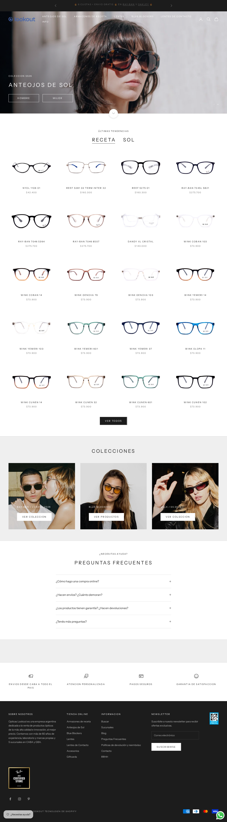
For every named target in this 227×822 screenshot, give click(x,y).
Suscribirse (166, 746)
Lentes (119, 16)
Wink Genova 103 (140, 295)
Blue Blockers (143, 16)
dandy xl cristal (141, 241)
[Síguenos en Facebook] (10, 799)
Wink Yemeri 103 (31, 348)
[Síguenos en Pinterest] (29, 799)
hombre (25, 98)
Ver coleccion (34, 516)
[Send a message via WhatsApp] (220, 815)
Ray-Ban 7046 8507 (86, 241)
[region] (113, 62)
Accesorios (73, 751)
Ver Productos (106, 516)
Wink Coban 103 (195, 241)
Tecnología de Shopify (61, 811)
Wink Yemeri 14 (195, 295)
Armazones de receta (79, 721)
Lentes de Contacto (176, 16)
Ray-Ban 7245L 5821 (195, 188)
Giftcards (72, 756)
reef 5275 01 (141, 188)
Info (45, 21)
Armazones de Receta (90, 16)
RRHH (104, 756)
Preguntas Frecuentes (113, 739)
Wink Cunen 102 (195, 402)
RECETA (104, 140)
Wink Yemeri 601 (86, 348)
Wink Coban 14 (31, 295)
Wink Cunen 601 (140, 402)
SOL (129, 140)
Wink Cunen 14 (31, 402)
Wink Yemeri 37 (141, 348)
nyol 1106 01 (31, 188)
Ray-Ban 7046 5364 (31, 241)
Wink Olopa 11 (195, 348)
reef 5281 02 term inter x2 (86, 188)
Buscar (105, 721)
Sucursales (107, 727)
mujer (62, 98)
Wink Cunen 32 (86, 402)
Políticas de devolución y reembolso (121, 745)
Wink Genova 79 (86, 295)
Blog (103, 733)
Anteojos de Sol (54, 16)
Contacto (106, 751)
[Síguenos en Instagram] (19, 799)
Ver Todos (113, 420)
